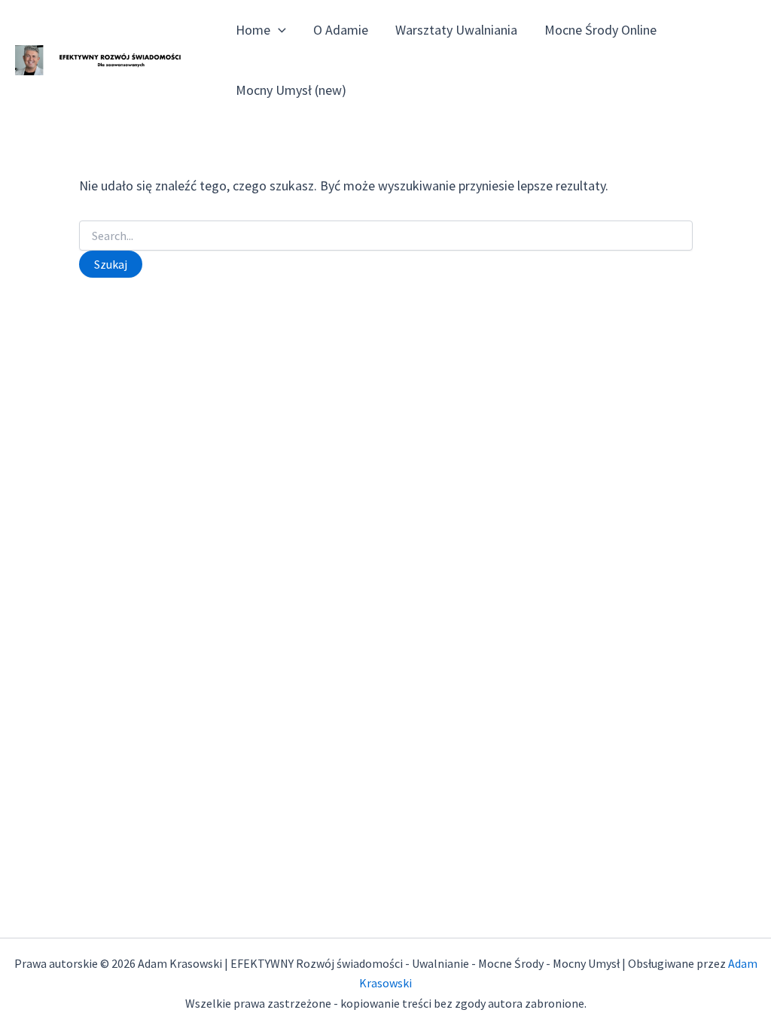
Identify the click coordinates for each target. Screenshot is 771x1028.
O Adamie (340, 29)
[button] (278, 30)
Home (253, 29)
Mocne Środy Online (600, 29)
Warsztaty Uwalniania (456, 29)
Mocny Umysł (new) (291, 90)
